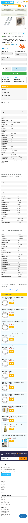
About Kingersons (5, 511)
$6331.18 (7, 48)
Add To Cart (15, 73)
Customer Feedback (5, 504)
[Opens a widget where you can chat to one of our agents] (23, 518)
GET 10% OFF (23, 458)
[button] (23, 6)
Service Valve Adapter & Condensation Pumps (11, 62)
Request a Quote (6, 474)
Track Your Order (5, 502)
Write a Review (14, 44)
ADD (11, 303)
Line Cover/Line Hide (5, 57)
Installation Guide (5, 509)
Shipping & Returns (5, 501)
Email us (17, 79)
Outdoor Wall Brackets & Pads (20, 52)
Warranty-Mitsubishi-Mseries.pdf (9, 290)
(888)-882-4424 (7, 81)
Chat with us (7, 79)
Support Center (19, 81)
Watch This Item (20, 68)
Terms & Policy (4, 512)
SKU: (2, 36)
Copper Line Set (4, 51)
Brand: (5, 44)
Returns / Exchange (5, 514)
